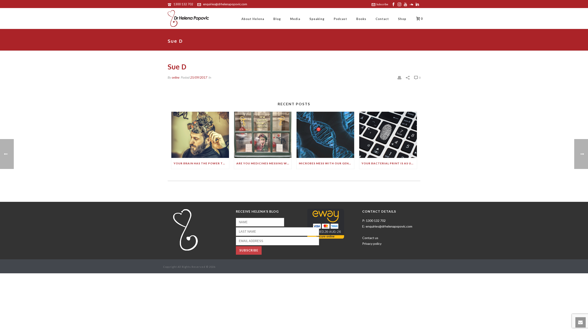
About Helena (252, 19)
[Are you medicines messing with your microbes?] (263, 135)
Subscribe (382, 4)
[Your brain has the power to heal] (200, 135)
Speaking (317, 19)
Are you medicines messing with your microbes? (264, 163)
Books (361, 19)
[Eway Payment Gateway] (325, 223)
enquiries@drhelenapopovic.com (225, 4)
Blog (277, 19)
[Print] (399, 77)
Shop (402, 19)
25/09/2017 (198, 77)
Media (295, 19)
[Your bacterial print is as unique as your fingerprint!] (388, 135)
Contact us (370, 238)
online (175, 77)
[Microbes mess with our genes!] (325, 135)
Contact (382, 19)
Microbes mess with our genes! (326, 163)
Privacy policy (372, 243)
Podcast (340, 19)
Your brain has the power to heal (201, 163)
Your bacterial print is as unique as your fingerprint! (389, 163)
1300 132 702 (183, 4)
